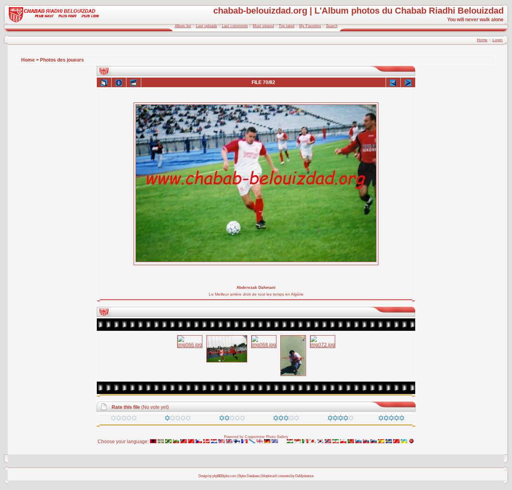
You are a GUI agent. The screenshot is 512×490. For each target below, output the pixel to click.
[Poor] (178, 419)
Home (482, 40)
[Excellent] (341, 419)
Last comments (235, 26)
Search (332, 26)
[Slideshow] (133, 82)
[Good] (286, 419)
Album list (183, 26)
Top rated (286, 26)
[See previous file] (393, 82)
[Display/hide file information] (119, 82)
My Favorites (310, 26)
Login (497, 40)
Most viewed (263, 26)
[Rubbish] (124, 419)
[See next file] (408, 82)
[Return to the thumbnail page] (104, 82)
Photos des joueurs (62, 60)
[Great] (391, 419)
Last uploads (206, 26)
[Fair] (232, 419)
